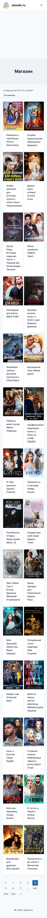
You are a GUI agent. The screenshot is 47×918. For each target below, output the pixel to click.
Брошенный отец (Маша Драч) (33, 370)
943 (6, 894)
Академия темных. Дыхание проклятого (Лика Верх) (12, 374)
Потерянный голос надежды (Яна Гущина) (34, 647)
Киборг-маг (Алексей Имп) (12, 697)
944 (13, 894)
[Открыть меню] (41, 5)
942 (35, 888)
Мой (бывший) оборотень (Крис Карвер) (12, 647)
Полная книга (31, 205)
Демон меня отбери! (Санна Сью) (31, 192)
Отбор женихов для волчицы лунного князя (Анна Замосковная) (14, 195)
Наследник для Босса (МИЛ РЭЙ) (12, 313)
